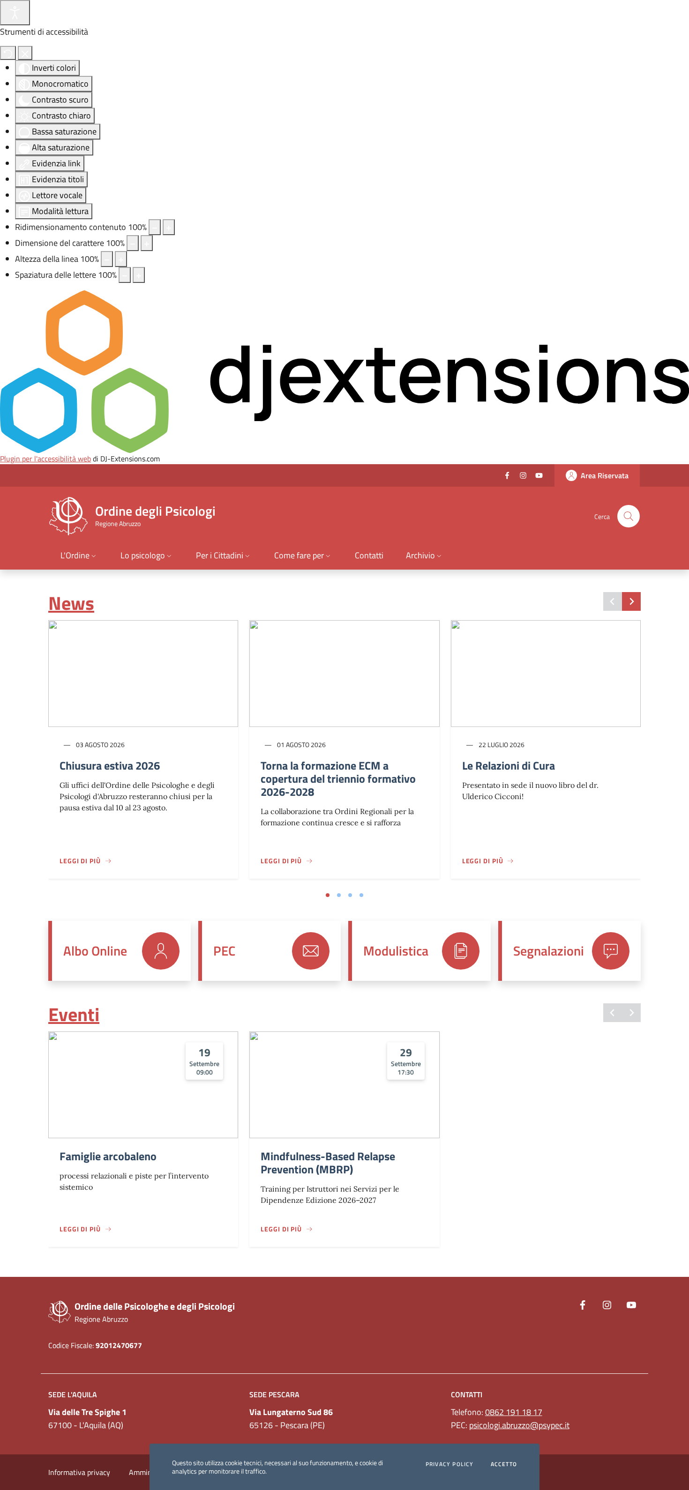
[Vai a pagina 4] (361, 895)
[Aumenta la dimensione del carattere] (147, 243)
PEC (224, 951)
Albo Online (95, 951)
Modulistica (395, 951)
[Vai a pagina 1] (328, 895)
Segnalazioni (548, 951)
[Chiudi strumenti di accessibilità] (25, 53)
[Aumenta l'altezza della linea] (121, 259)
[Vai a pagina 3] (350, 895)
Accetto (504, 1464)
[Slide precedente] (612, 601)
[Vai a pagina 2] (339, 895)
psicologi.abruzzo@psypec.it (519, 1425)
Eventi (73, 1014)
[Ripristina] (8, 53)
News (71, 603)
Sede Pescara (274, 1394)
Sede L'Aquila (72, 1394)
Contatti (466, 1394)
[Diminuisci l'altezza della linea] (107, 259)
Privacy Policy (450, 1464)
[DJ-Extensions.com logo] (344, 371)
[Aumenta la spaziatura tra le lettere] (139, 275)
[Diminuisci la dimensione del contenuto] (155, 227)
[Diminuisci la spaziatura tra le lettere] (125, 275)
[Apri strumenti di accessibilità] (15, 12)
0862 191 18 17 (513, 1412)
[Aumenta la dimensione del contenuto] (169, 227)
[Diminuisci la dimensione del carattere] (133, 243)
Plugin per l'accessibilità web (45, 458)
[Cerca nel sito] (628, 516)
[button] (79, 556)
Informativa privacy (79, 1472)
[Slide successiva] (631, 601)
